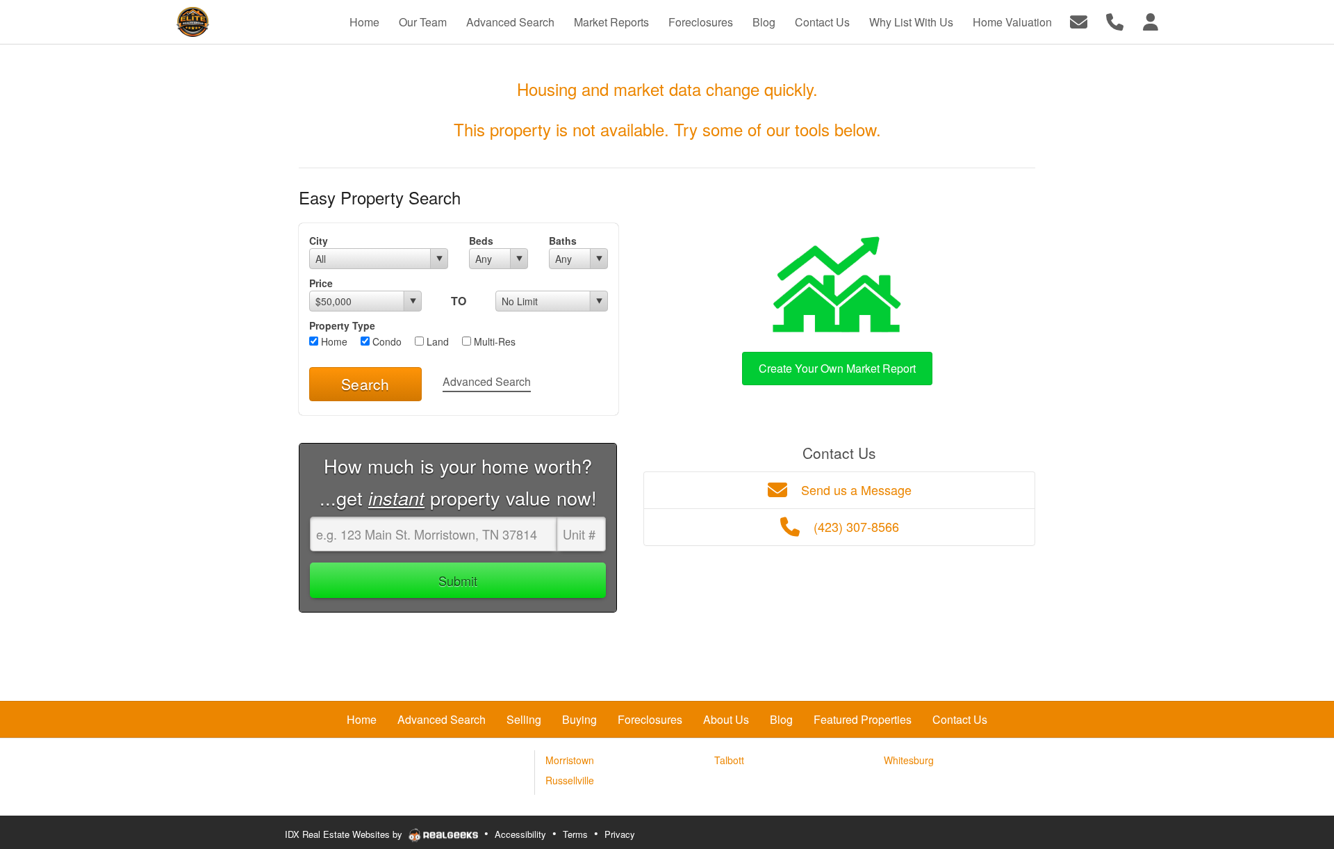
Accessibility (520, 834)
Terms (575, 834)
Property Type (342, 325)
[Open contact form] (1078, 21)
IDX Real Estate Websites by (345, 834)
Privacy (619, 834)
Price (321, 283)
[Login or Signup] (1150, 21)
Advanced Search (487, 381)
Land (436, 341)
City (318, 241)
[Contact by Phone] (1114, 21)
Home (332, 341)
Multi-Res (493, 341)
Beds (481, 241)
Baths (563, 241)
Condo (386, 341)
